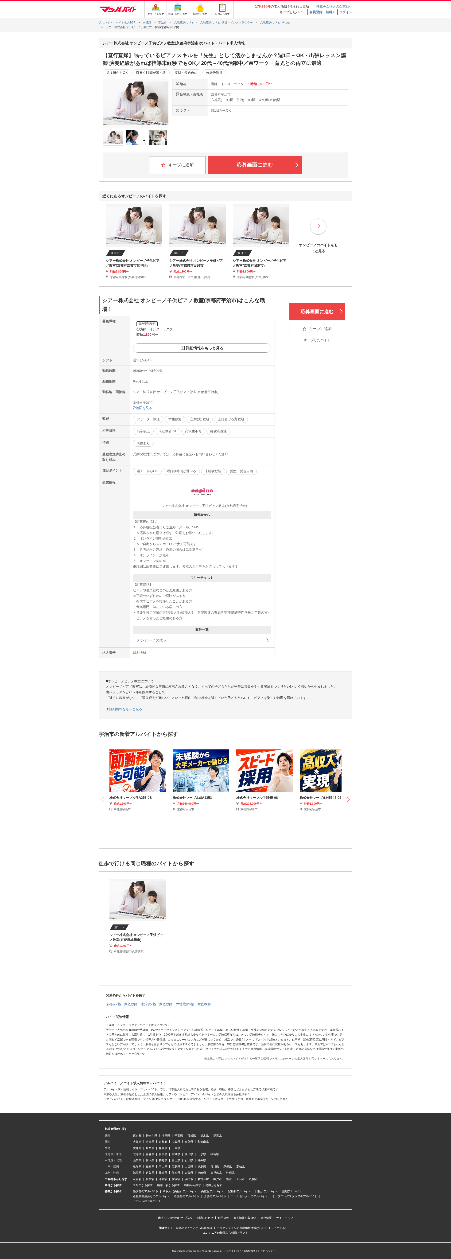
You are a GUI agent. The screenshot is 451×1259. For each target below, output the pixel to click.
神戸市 (217, 1179)
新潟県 (150, 1160)
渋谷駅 (137, 1179)
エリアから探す (143, 1185)
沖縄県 (230, 1172)
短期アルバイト (292, 1191)
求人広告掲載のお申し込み (175, 1218)
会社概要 (266, 1218)
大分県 (189, 1172)
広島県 (176, 1166)
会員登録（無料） (322, 12)
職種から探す (192, 1185)
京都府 (163, 1141)
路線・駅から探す (168, 1185)
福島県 (214, 1154)
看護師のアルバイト (186, 1196)
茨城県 (191, 1135)
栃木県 (204, 1135)
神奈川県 (151, 1135)
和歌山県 (203, 1141)
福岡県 (137, 1172)
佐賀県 (150, 1172)
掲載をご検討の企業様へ (334, 6)
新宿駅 (150, 1179)
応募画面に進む (255, 165)
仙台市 (240, 1179)
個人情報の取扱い (244, 1218)
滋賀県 (176, 1141)
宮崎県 (202, 1172)
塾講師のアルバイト (145, 1191)
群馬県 (217, 1135)
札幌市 (253, 1179)
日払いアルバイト (266, 1191)
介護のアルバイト (215, 1196)
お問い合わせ (204, 1218)
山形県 (202, 1154)
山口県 (189, 1166)
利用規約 (223, 1218)
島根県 (150, 1166)
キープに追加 (180, 165)
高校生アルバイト (212, 1191)
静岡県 (163, 1148)
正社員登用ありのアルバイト (151, 1196)
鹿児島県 (216, 1172)
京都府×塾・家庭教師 (121, 1004)
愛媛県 (227, 1166)
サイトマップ (284, 1218)
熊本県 (176, 1172)
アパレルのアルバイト (147, 1201)
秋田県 (189, 1154)
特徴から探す (214, 1185)
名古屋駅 (203, 1179)
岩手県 (163, 1154)
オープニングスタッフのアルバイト (294, 1196)
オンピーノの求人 (152, 640)
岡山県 (163, 1166)
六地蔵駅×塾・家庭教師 (193, 1004)
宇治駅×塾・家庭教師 (156, 1004)
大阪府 (137, 1141)
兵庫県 (150, 1141)
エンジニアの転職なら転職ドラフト (225, 1232)
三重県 (176, 1148)
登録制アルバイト (239, 1191)
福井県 (202, 1160)
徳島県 (202, 1166)
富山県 (176, 1160)
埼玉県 (166, 1135)
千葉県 (179, 1135)
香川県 (214, 1166)
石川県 (189, 1160)
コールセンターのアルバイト (249, 1196)
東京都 (137, 1135)
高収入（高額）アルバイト (180, 1191)
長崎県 (163, 1172)
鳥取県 (137, 1166)
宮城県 (176, 1154)
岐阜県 (150, 1148)
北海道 (137, 1154)
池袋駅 (163, 1179)
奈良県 (189, 1141)
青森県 (150, 1154)
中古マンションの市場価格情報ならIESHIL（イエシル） (252, 1228)
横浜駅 (176, 1179)
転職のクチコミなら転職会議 (194, 1228)
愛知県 (137, 1148)
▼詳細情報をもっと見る (124, 709)
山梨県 (137, 1160)
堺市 (229, 1179)
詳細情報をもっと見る (204, 348)
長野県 (163, 1160)
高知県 (240, 1166)
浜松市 (189, 1179)
